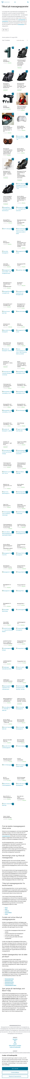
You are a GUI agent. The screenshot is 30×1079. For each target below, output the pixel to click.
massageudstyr (21, 24)
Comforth (7, 910)
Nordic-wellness (8, 912)
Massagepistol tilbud (9, 982)
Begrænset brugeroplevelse (15, 1076)
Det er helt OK (15, 1068)
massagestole (5, 21)
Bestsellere (15, 1039)
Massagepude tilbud (9, 983)
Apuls (6, 909)
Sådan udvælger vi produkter (15, 1045)
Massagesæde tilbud (9, 978)
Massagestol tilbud (9, 980)
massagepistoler (21, 19)
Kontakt (15, 1043)
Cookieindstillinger (15, 1072)
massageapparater (6, 836)
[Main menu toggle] (15, 2)
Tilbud (15, 1040)
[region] (15, 1066)
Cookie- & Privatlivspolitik (15, 1047)
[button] (28, 2)
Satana (6, 914)
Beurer (6, 907)
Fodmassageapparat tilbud (10, 985)
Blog (15, 1042)
